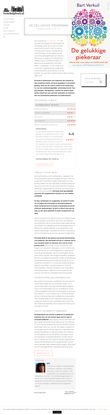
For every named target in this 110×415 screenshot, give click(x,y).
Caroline (48, 28)
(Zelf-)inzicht (9, 31)
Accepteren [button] (57, 412)
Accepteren (8, 19)
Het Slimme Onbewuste (69, 392)
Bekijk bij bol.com (43, 353)
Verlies (6, 25)
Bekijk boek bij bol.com (45, 165)
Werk (5, 28)
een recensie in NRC (53, 41)
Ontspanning (9, 22)
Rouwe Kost (41, 393)
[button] (4, 37)
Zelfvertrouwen (11, 34)
